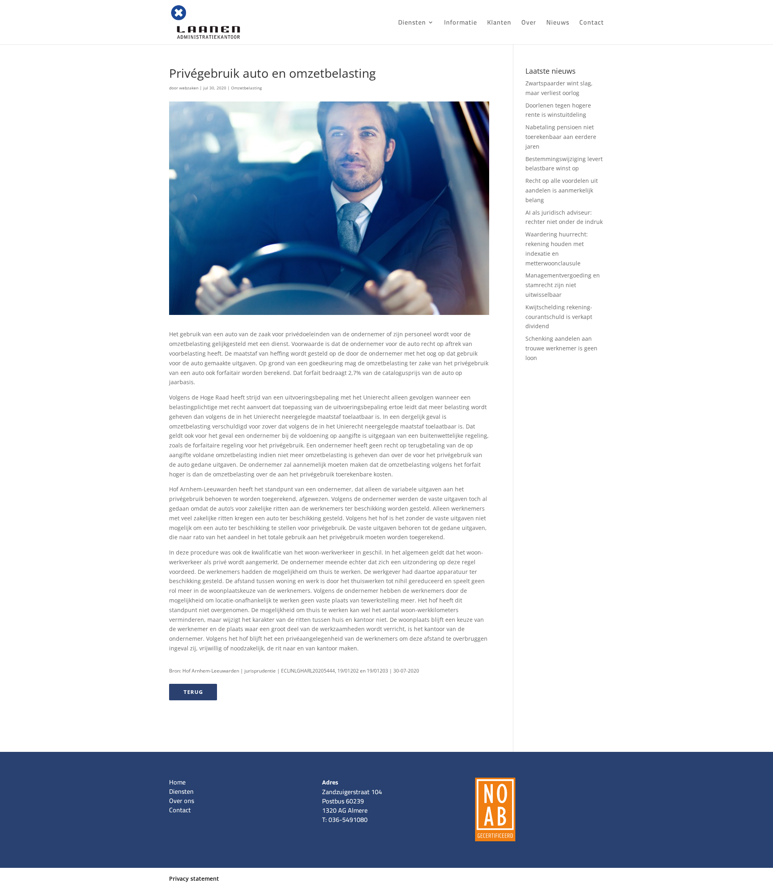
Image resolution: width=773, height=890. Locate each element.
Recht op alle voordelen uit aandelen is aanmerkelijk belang (561, 190)
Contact (591, 23)
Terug (193, 691)
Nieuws (557, 23)
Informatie (460, 23)
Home (177, 782)
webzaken (188, 88)
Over (528, 23)
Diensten (412, 23)
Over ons (181, 801)
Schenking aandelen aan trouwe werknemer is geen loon (561, 348)
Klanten (499, 23)
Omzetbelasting (246, 88)
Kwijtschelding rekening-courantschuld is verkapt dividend (558, 316)
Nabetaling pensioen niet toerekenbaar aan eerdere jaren (560, 136)
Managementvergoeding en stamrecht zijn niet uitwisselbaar (562, 284)
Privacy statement (194, 878)
